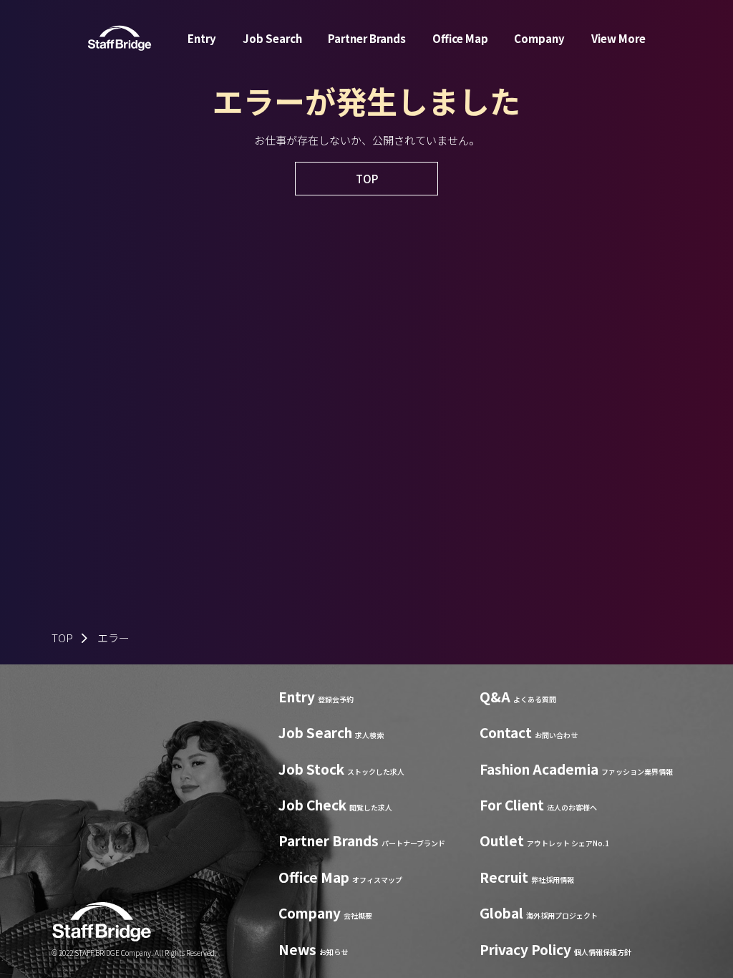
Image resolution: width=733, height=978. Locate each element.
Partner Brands (367, 38)
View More (618, 38)
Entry (202, 38)
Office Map (460, 38)
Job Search (272, 38)
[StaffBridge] (119, 38)
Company (539, 38)
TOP (62, 637)
